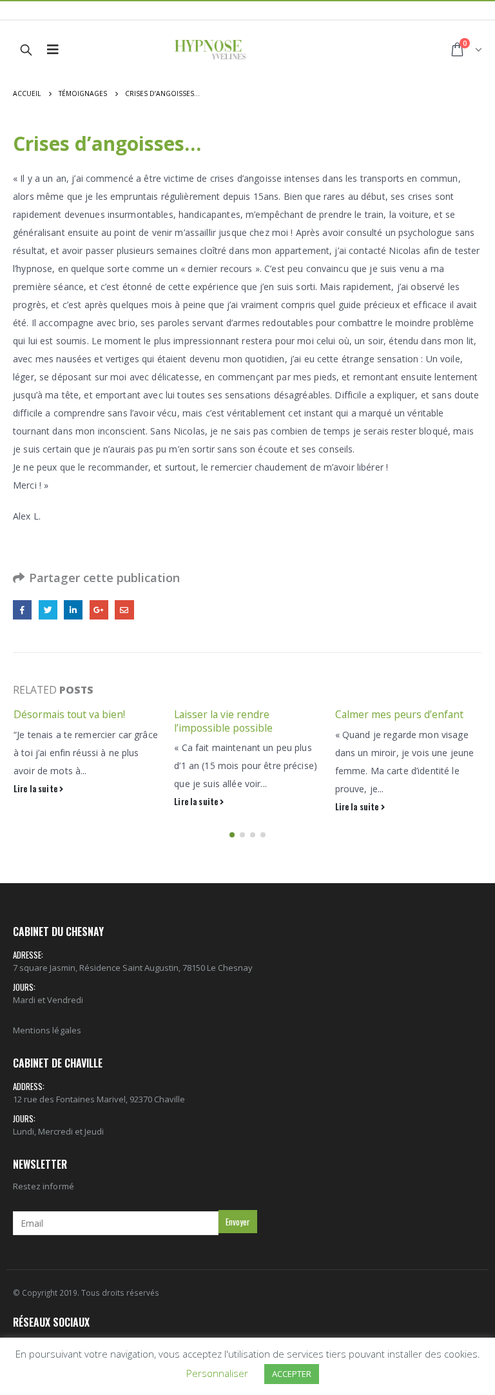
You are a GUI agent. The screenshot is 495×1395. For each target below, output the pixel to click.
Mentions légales (47, 1030)
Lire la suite (36, 789)
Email (124, 609)
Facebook (22, 609)
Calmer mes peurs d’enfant (399, 714)
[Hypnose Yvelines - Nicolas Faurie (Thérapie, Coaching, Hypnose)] (210, 49)
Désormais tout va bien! (69, 714)
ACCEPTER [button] (291, 1374)
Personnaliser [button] (217, 1373)
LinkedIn (73, 609)
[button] (232, 835)
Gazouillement (48, 609)
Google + (99, 609)
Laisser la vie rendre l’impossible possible (223, 720)
